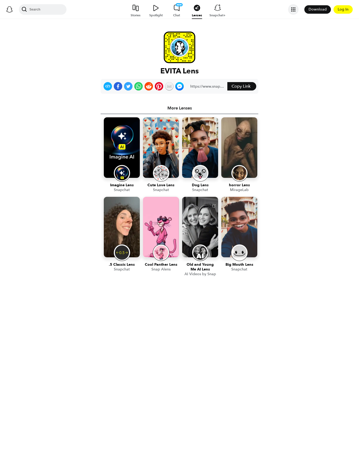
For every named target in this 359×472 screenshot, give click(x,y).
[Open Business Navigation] (293, 9)
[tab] (179, 108)
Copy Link (241, 86)
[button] (108, 86)
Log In (343, 9)
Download (318, 9)
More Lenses (179, 108)
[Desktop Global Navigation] (9, 9)
